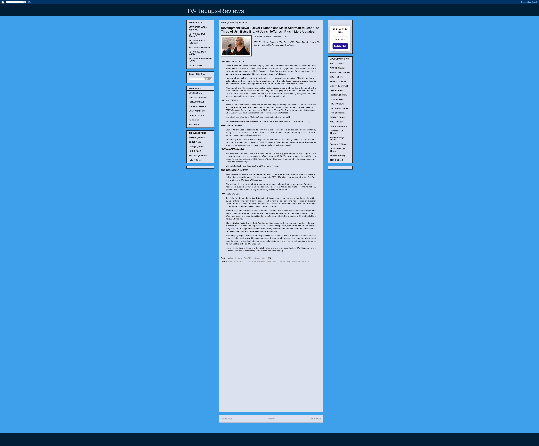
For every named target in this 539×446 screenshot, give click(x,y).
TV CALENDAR (196, 65)
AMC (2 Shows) (337, 68)
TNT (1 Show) (336, 160)
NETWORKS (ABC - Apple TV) (198, 28)
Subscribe (340, 46)
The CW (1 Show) (338, 81)
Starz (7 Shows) (337, 155)
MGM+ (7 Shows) (338, 117)
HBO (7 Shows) (337, 104)
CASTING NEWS (196, 115)
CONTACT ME (195, 93)
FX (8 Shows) (336, 99)
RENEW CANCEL (197, 102)
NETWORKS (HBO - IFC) (200, 47)
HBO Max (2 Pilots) (198, 155)
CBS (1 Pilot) (195, 142)
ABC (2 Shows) (337, 63)
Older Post (315, 418)
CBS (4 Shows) (337, 77)
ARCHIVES (194, 124)
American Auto (234, 261)
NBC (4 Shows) (337, 122)
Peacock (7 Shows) (339, 144)
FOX (269, 261)
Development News (257, 261)
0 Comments (259, 258)
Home (271, 418)
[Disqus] (271, 302)
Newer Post (227, 418)
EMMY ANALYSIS (197, 111)
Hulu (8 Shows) (337, 113)
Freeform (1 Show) (339, 95)
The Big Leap (284, 261)
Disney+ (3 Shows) (339, 86)
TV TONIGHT (195, 120)
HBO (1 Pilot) (195, 151)
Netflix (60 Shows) (338, 126)
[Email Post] (269, 258)
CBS (244, 261)
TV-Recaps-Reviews (215, 10)
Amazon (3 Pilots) (197, 137)
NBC (275, 261)
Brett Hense (235, 258)
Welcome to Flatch (300, 261)
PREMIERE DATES (197, 106)
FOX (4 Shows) (337, 90)
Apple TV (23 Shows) (340, 72)
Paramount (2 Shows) (336, 132)
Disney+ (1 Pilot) (196, 146)
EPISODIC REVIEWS (198, 97)
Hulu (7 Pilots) (195, 160)
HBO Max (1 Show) (339, 108)
